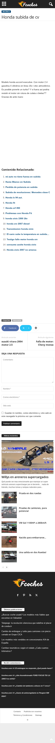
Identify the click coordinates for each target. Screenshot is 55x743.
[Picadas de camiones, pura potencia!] (9, 512)
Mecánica (6, 12)
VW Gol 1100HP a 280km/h (32, 522)
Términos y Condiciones (22, 715)
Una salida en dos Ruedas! (32, 552)
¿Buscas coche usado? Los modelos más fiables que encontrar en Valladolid (25, 616)
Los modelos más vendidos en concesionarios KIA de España (25, 641)
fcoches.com (7, 668)
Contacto (17, 711)
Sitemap (38, 715)
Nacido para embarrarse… (32, 537)
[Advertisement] (27, 51)
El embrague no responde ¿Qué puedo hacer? (34, 668)
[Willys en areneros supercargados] (27, 457)
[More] (36, 328)
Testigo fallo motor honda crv (22, 239)
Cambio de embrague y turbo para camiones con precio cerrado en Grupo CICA (26, 633)
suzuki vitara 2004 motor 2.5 (12, 343)
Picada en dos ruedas (30, 493)
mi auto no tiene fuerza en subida (23, 176)
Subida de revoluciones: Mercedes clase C (28, 192)
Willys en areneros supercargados (25, 477)
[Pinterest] (25, 595)
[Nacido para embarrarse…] (9, 542)
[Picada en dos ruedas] (9, 497)
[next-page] (6, 567)
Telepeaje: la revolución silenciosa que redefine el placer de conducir (26, 624)
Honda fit (10, 203)
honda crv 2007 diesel (18, 223)
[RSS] (31, 595)
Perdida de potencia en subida (21, 187)
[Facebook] (18, 595)
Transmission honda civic (20, 229)
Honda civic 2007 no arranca (21, 250)
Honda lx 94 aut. (14, 197)
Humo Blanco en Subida (18, 182)
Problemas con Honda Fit (19, 213)
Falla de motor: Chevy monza (44, 343)
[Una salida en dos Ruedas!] (9, 556)
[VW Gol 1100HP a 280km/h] (9, 527)
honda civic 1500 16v (17, 218)
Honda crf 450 (13, 208)
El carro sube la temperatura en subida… (28, 234)
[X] (37, 595)
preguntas (17, 320)
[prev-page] (3, 567)
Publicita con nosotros (33, 711)
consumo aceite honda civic (21, 244)
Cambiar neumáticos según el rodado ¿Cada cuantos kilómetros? (25, 649)
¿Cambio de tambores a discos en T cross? (32, 686)
